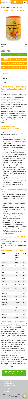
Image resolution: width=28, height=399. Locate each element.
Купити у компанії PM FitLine (15, 55)
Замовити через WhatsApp (16, 67)
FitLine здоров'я (9, 383)
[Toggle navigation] (15, 2)
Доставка (6, 78)
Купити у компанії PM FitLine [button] (15, 373)
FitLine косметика (9, 385)
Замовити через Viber (16, 59)
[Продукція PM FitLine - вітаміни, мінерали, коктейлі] (7, 2)
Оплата (5, 74)
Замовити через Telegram (15, 63)
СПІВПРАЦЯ (7, 392)
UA (25, 2)
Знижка (5, 83)
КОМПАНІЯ (7, 388)
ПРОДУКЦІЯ (7, 382)
